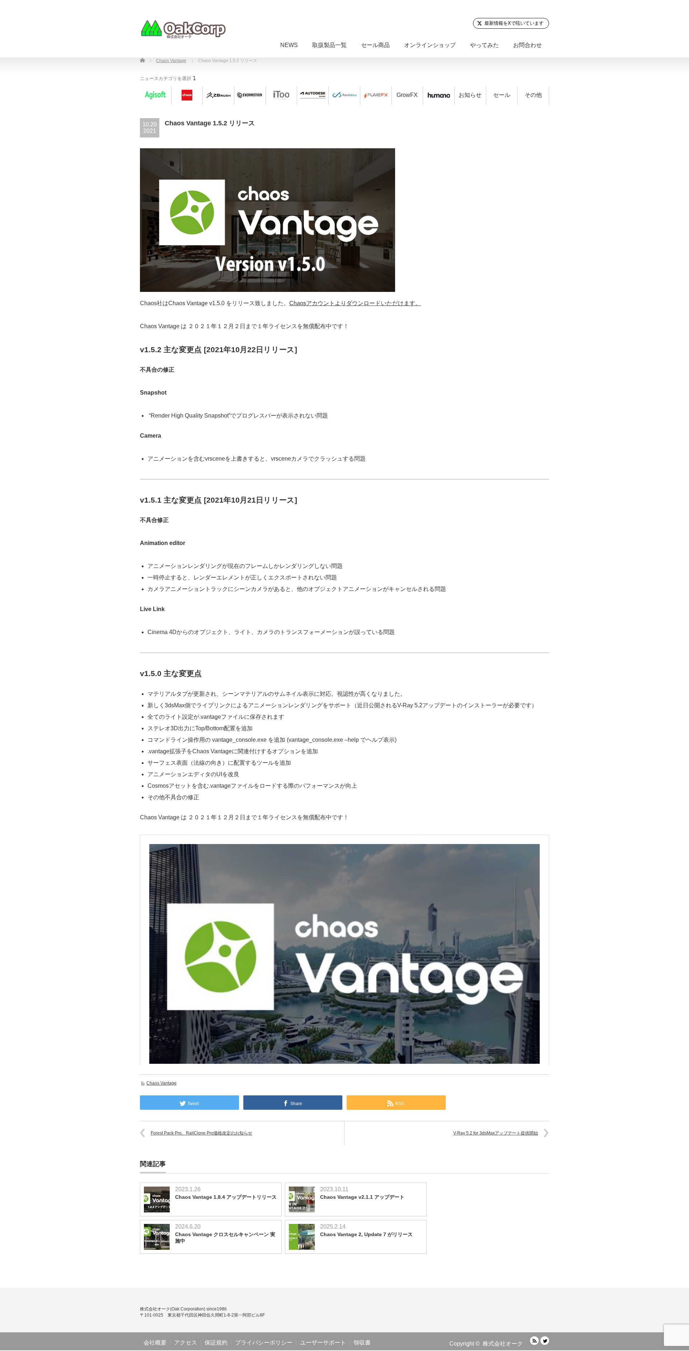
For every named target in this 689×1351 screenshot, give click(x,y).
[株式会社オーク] (183, 29)
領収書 (362, 1343)
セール (501, 95)
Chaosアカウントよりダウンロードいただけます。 (355, 303)
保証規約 (216, 1343)
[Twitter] (544, 1340)
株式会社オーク (503, 1344)
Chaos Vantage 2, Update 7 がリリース (366, 1234)
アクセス (185, 1343)
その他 (533, 95)
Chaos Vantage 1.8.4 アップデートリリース (226, 1197)
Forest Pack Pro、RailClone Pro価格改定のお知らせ (201, 1133)
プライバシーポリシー (263, 1343)
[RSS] (534, 1340)
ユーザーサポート (323, 1343)
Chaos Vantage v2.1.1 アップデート (362, 1197)
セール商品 (375, 45)
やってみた (484, 45)
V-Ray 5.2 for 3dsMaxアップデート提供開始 (495, 1133)
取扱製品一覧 (329, 45)
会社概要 (155, 1343)
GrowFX (407, 95)
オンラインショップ (430, 45)
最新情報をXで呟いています (514, 23)
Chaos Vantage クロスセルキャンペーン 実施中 (225, 1237)
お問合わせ (527, 45)
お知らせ (470, 95)
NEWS (289, 45)
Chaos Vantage (161, 1083)
